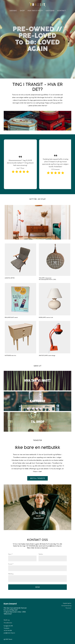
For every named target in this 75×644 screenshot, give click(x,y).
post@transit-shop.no (54, 546)
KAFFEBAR (37, 401)
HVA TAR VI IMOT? (37, 380)
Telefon (41, 554)
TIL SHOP (37, 421)
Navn (9, 554)
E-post (10, 564)
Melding (10, 573)
